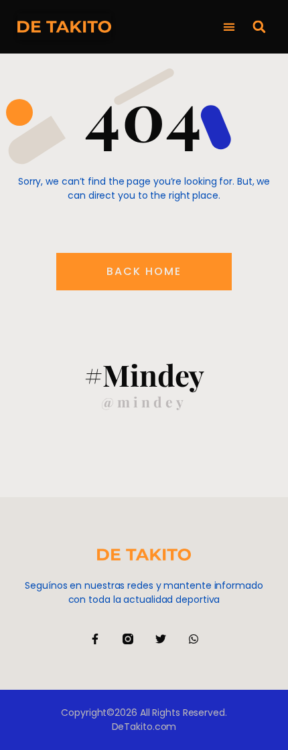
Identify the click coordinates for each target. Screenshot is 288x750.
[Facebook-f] (95, 639)
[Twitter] (160, 639)
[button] (229, 27)
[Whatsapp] (193, 639)
